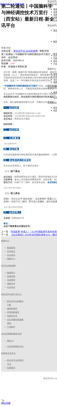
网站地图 (6, 403)
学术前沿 (11, 251)
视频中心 (11, 259)
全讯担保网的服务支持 (11, 334)
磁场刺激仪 (12, 308)
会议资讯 (11, 255)
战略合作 (11, 284)
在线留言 (11, 368)
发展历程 (11, 276)
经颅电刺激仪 (13, 312)
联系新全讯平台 (8, 353)
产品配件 (11, 327)
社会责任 (11, 287)
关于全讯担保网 (8, 266)
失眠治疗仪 (12, 316)
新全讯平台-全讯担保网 (12, 4)
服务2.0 (10, 341)
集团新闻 (11, 248)
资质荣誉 (11, 280)
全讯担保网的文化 (15, 346)
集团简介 (11, 273)
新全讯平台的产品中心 (11, 294)
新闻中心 (5, 241)
